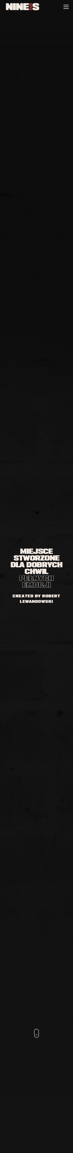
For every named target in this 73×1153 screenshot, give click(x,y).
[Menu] (66, 7)
